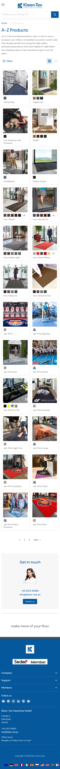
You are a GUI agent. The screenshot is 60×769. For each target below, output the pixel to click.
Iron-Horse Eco (40, 219)
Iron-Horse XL (10, 295)
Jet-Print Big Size (41, 333)
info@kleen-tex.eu (30, 594)
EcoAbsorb (9, 181)
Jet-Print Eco (10, 372)
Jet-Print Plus (40, 524)
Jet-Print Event (40, 372)
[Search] (55, 14)
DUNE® (36, 140)
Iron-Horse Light (12, 257)
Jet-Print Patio (40, 486)
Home (4, 23)
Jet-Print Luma (40, 448)
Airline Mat (9, 102)
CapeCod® (38, 102)
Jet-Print (8, 333)
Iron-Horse (9, 219)
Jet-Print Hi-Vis (11, 410)
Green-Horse (39, 181)
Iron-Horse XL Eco (42, 295)
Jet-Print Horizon (41, 410)
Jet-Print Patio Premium (11, 526)
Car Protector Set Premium (12, 142)
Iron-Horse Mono (41, 257)
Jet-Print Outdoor (13, 486)
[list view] (55, 61)
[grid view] (49, 61)
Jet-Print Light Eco (13, 448)
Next (36, 539)
